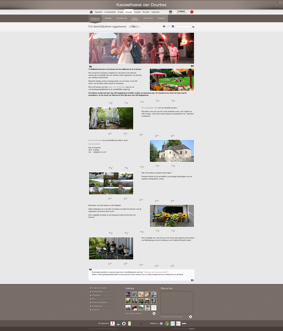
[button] (172, 91)
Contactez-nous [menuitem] (181, 12)
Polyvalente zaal (122, 18)
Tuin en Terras (148, 18)
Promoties (95, 310)
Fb (172, 26)
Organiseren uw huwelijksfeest (95, 19)
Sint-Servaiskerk (94, 144)
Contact (168, 26)
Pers (93, 299)
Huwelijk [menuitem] (128, 12)
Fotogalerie (161, 18)
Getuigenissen (97, 306)
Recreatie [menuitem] (146, 12)
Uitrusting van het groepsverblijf (155, 272)
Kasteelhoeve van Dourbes (141, 5)
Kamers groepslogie (134, 19)
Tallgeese (192, 329)
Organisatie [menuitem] (156, 12)
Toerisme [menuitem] (137, 12)
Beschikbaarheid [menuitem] (170, 12)
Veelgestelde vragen (99, 288)
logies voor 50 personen (116, 87)
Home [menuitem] (91, 12)
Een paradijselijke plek (149, 108)
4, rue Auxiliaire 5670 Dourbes (172, 317)
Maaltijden (108, 18)
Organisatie (96, 295)
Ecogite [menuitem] (120, 12)
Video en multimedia (99, 302)
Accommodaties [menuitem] (110, 12)
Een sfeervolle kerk (95, 140)
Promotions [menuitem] (192, 12)
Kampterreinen (97, 292)
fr (277, 2)
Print (164, 26)
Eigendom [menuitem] (98, 12)
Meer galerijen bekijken (133, 313)
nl (280, 2)
